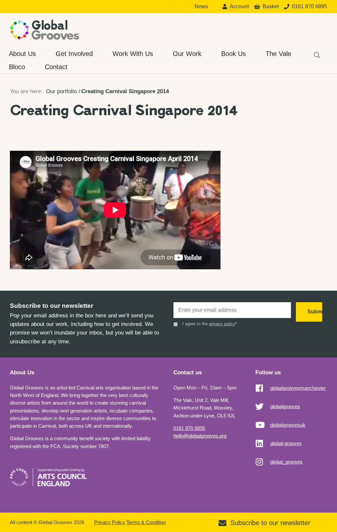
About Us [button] (22, 53)
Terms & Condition (146, 522)
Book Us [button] (233, 53)
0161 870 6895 (189, 428)
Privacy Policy (109, 522)
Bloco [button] (17, 66)
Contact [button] (56, 66)
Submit (314, 311)
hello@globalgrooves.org (199, 436)
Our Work (187, 53)
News (201, 6)
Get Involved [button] (74, 53)
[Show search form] (314, 52)
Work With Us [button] (133, 53)
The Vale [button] (278, 53)
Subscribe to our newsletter (270, 522)
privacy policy (222, 323)
